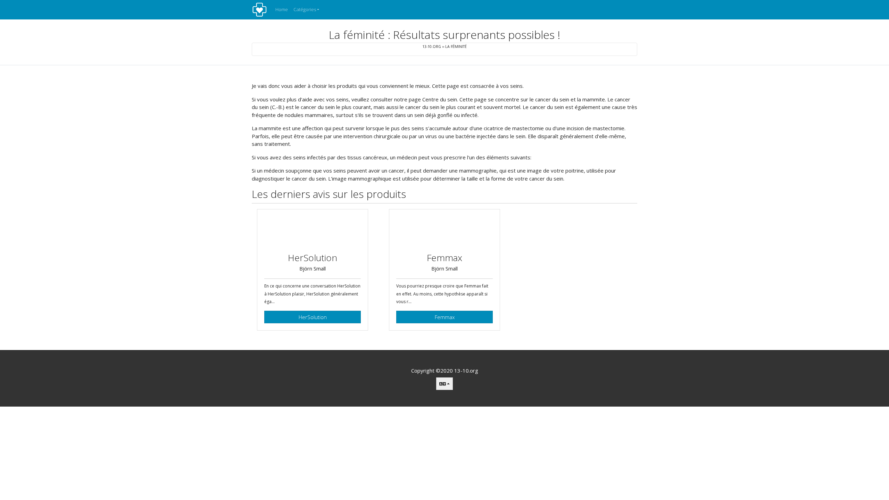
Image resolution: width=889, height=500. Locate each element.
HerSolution (313, 317)
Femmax (445, 317)
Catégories (304, 9)
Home (281, 9)
